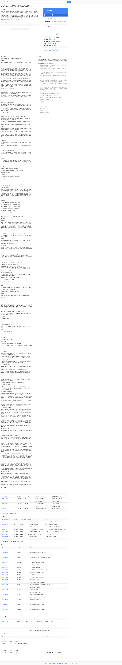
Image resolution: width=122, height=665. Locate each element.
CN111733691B (5, 609)
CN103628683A (5, 579)
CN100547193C (5, 572)
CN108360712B (5, 552)
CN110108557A (5, 526)
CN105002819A (5, 589)
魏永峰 (53, 19)
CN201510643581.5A (6, 621)
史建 (58, 19)
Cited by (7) (55, 49)
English (51, 18)
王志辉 (56, 19)
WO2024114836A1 (5, 599)
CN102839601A (5, 564)
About (46, 663)
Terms (65, 663)
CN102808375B (5, 597)
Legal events (59, 49)
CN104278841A (5, 574)
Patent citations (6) (49, 49)
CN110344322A (5, 529)
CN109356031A (5, 524)
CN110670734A (5, 604)
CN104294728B (5, 557)
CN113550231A (5, 531)
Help (76, 663)
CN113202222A (5, 587)
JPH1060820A (4, 496)
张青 (51, 19)
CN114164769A (5, 534)
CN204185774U (5, 506)
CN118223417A (5, 536)
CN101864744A (5, 567)
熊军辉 (48, 19)
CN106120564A (5, 521)
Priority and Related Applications (54, 50)
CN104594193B (5, 577)
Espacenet (51, 52)
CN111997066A (5, 584)
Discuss (60, 52)
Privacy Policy (70, 663)
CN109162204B (5, 569)
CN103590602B (5, 559)
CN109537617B (5, 562)
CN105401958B (5, 554)
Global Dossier (56, 52)
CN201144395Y (5, 498)
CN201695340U (5, 501)
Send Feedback (52, 663)
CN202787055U (5, 592)
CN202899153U (5, 606)
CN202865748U (5, 503)
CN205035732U (5, 508)
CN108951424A (5, 582)
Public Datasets (60, 663)
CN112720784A (5, 594)
